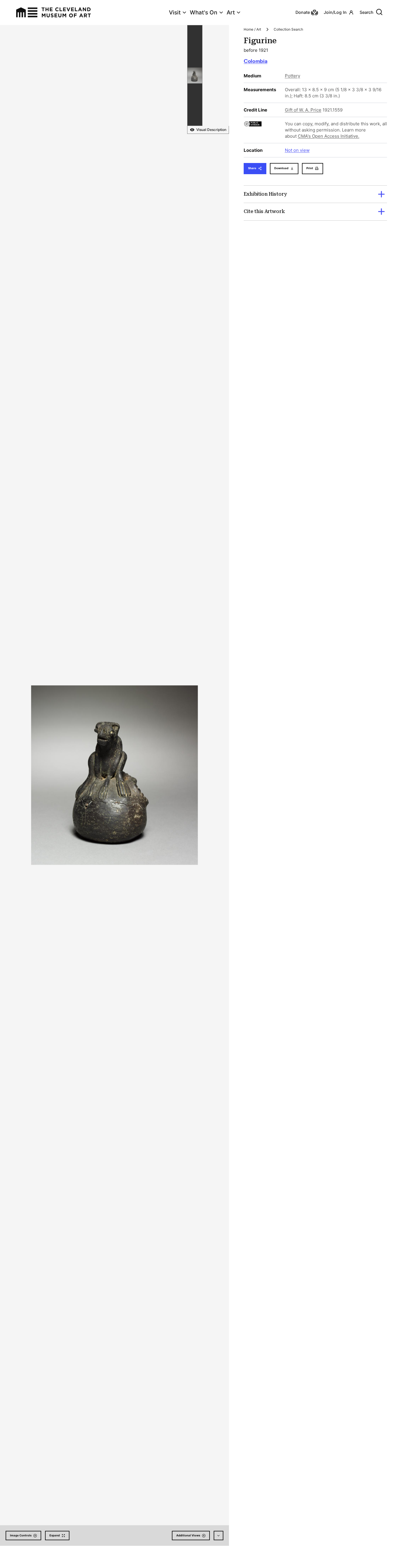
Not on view (297, 150)
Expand (54, 1535)
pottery (292, 76)
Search (366, 12)
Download (281, 168)
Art (231, 12)
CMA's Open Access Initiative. (328, 136)
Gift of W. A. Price (303, 110)
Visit (175, 12)
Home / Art (252, 29)
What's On (203, 12)
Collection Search (288, 29)
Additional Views (188, 1535)
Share (252, 168)
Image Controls (20, 1535)
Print (309, 168)
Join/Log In (335, 12)
